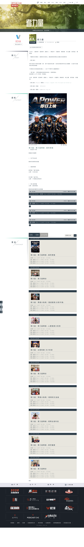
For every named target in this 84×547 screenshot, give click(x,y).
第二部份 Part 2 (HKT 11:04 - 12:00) (43, 261)
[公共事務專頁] (51, 499)
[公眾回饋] (66, 484)
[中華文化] (14, 508)
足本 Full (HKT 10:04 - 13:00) (41, 258)
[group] (68, 191)
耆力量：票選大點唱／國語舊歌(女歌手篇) (47, 302)
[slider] (72, 191)
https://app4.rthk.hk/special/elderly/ (59, 82)
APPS (60, 3)
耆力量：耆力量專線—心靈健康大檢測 (46, 326)
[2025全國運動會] (14, 491)
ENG (70, 2)
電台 (44, 3)
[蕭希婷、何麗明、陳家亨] (35, 344)
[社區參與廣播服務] (69, 499)
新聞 (48, 3)
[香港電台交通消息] (12, 484)
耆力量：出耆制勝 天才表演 (42, 350)
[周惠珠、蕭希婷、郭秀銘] (35, 391)
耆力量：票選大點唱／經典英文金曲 (45, 397)
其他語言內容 (68, 522)
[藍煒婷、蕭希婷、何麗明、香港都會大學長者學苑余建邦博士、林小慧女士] (35, 463)
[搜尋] (77, 2)
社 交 (34, 484)
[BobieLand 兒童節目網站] (69, 491)
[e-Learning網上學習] (32, 499)
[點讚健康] (51, 491)
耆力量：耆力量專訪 (39, 279)
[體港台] (32, 491)
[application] (52, 191)
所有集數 (32, 42)
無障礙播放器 (57, 522)
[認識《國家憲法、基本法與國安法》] (32, 508)
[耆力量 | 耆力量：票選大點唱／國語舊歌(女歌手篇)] (35, 297)
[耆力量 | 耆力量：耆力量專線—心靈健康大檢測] (35, 320)
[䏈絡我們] (48, 484)
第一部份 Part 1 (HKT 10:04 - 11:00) (42, 259)
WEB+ (52, 3)
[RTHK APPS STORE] (14, 516)
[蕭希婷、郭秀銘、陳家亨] (35, 439)
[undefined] (38, 2)
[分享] (30, 484)
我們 (64, 3)
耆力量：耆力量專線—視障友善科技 (45, 421)
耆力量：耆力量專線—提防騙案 (43, 445)
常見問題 (40, 522)
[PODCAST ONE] (32, 516)
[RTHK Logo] (15, 3)
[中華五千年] (51, 516)
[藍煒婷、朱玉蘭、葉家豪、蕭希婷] (35, 368)
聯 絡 (52, 484)
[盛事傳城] (69, 508)
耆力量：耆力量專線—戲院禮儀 (41, 148)
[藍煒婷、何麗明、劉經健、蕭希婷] (35, 273)
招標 (24, 522)
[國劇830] (14, 499)
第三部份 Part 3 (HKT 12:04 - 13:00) (43, 263)
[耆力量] (30, 197)
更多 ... (30, 480)
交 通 (16, 484)
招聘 (18, 522)
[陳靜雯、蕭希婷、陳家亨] (35, 415)
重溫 (56, 3)
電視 (41, 3)
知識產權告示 (32, 522)
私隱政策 (48, 522)
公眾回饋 (70, 484)
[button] (30, 191)
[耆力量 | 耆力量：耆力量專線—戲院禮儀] (35, 247)
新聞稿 (13, 522)
